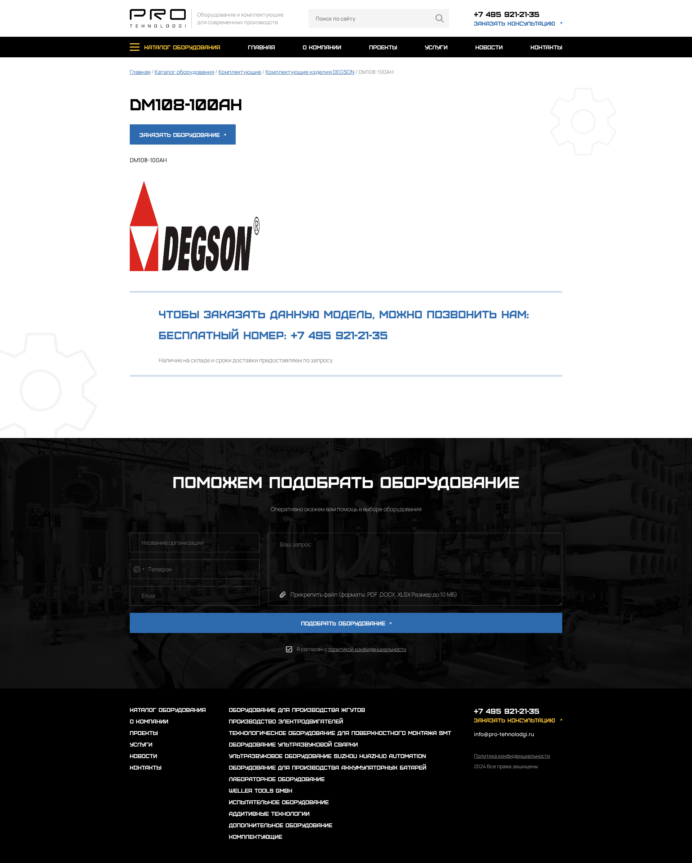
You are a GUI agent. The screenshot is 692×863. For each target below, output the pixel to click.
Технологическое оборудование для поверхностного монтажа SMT (340, 733)
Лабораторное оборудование (277, 779)
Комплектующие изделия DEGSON (310, 72)
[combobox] (138, 569)
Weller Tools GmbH (260, 790)
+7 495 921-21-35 (507, 14)
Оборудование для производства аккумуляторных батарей (327, 767)
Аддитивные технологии (269, 813)
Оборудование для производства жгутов (297, 710)
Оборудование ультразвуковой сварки (293, 744)
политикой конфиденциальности (367, 649)
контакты (546, 47)
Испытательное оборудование (279, 802)
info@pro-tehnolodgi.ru (504, 734)
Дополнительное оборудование (280, 825)
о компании (322, 47)
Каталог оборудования (184, 72)
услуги (436, 47)
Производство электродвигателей (286, 721)
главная (261, 47)
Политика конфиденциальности (512, 755)
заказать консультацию (514, 23)
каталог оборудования (182, 47)
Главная (140, 72)
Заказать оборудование (180, 135)
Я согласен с (351, 649)
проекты (383, 47)
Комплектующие (239, 72)
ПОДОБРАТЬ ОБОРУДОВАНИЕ (344, 623)
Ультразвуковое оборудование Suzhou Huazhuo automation (327, 756)
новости (489, 47)
